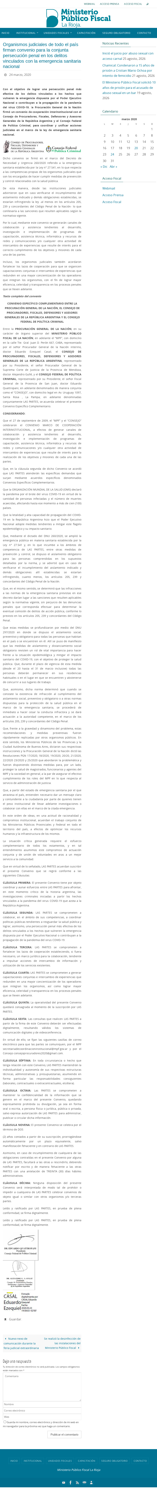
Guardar (15, 1318)
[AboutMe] (91, 1480)
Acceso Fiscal (133, 3)
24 (112, 154)
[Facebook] (70, 1480)
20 (136, 148)
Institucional (33, 1458)
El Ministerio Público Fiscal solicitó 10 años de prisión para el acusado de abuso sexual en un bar (129, 87)
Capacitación (86, 1458)
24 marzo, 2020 (20, 74)
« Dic (104, 166)
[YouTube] (63, 1480)
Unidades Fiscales (60, 1458)
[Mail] (84, 1480)
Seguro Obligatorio (114, 1458)
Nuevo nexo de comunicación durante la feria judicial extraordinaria (21, 1341)
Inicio (14, 1458)
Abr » (113, 166)
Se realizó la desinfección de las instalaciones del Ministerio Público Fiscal (62, 1341)
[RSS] (77, 1480)
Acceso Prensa (109, 3)
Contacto (140, 1458)
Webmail (89, 3)
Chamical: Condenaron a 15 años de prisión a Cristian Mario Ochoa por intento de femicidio (128, 70)
